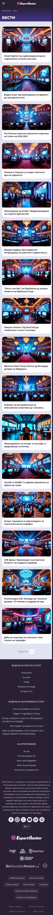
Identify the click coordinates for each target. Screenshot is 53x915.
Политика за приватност (26, 769)
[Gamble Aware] (23, 866)
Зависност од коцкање (17, 911)
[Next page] (32, 651)
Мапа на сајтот (38, 911)
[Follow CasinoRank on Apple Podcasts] (42, 819)
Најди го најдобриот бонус (26, 713)
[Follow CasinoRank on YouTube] (29, 819)
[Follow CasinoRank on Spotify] (35, 819)
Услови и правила (15, 907)
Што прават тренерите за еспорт (26, 726)
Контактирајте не (26, 756)
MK (25, 826)
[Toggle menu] (3, 3)
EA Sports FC (26, 691)
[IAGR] (13, 851)
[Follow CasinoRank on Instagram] (17, 819)
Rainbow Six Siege (26, 686)
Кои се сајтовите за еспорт (26, 708)
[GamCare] (36, 851)
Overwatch (26, 672)
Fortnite (26, 677)
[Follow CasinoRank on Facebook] (11, 819)
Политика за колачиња (36, 907)
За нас (26, 751)
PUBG (26, 682)
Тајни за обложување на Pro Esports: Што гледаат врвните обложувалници (23, 732)
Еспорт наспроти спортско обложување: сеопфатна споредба (22, 720)
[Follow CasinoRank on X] (23, 819)
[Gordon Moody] (26, 858)
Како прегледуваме (26, 760)
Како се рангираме (26, 765)
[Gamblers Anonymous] (22, 851)
